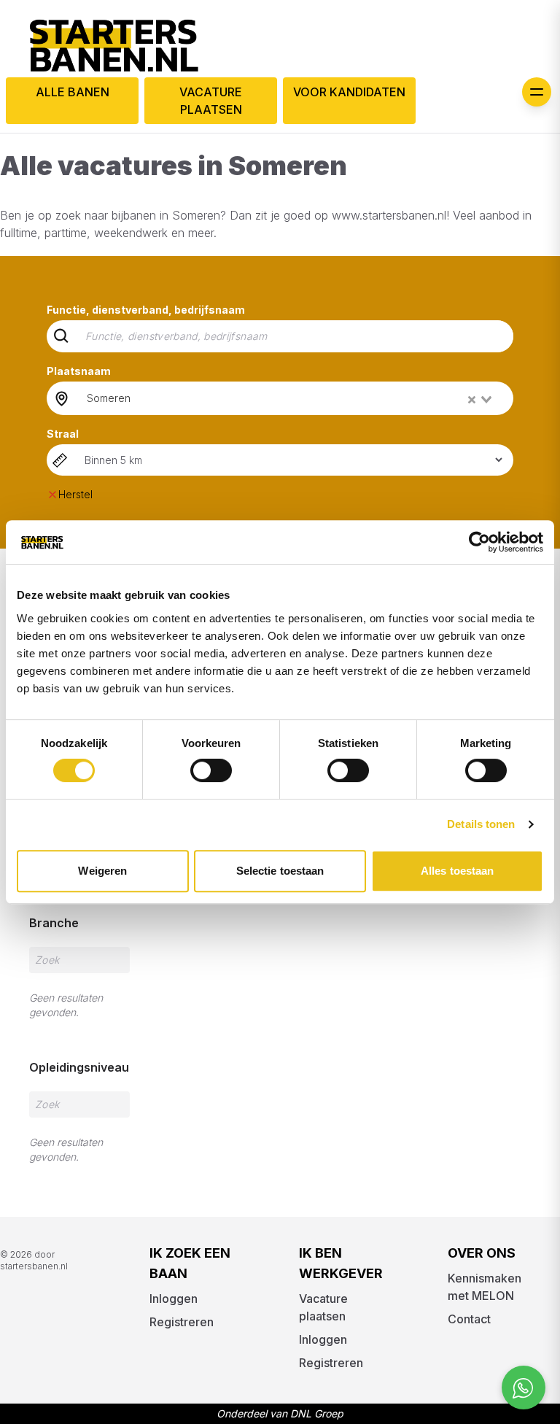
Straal (63, 433)
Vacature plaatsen (210, 101)
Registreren (181, 1322)
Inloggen (173, 1298)
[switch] (211, 770)
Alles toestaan (457, 870)
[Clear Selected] (471, 399)
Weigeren (102, 870)
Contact (469, 1319)
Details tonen (481, 824)
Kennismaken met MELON (484, 1287)
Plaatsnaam (79, 371)
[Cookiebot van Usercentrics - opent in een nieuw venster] (479, 542)
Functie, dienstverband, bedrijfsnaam (146, 309)
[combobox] (290, 398)
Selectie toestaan (280, 870)
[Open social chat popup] (523, 1387)
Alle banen (72, 92)
